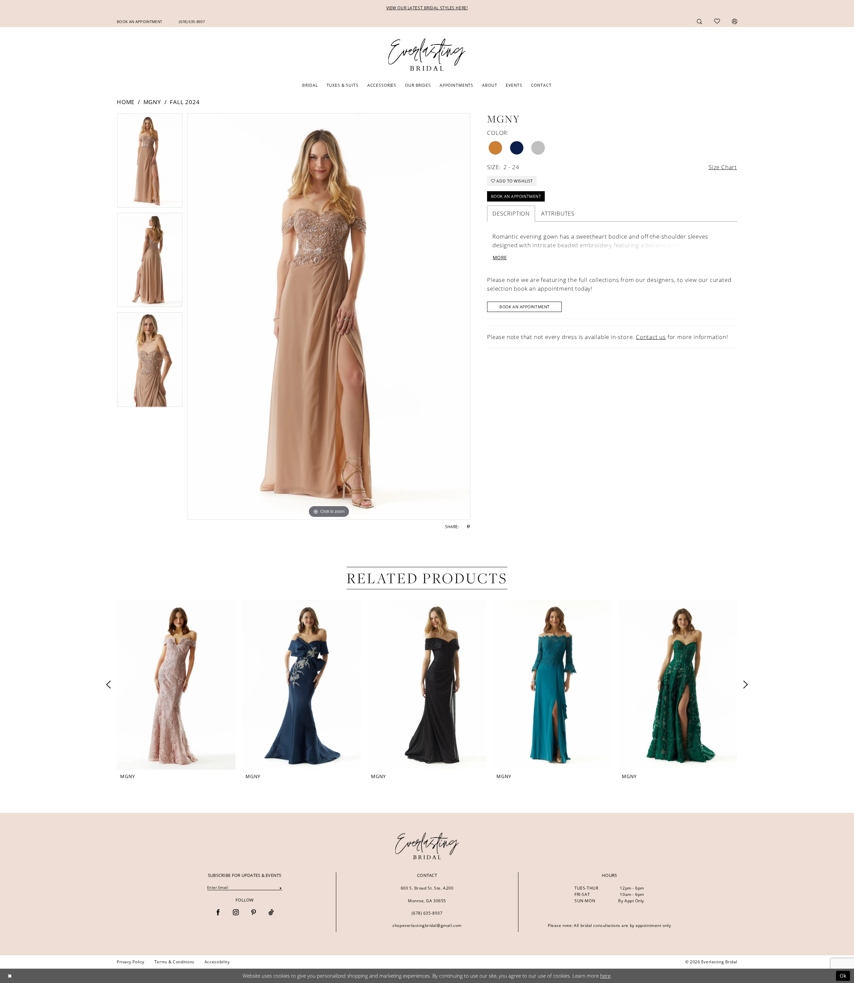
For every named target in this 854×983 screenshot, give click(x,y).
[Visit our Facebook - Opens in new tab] (218, 913)
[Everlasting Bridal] (427, 54)
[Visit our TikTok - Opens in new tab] (271, 913)
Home (125, 102)
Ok (843, 975)
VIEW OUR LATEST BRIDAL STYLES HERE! (427, 8)
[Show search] (699, 21)
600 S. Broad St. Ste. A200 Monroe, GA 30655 (427, 894)
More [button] (500, 257)
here (605, 975)
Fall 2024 (184, 102)
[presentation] (176, 685)
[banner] (427, 846)
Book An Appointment (516, 196)
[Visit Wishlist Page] (717, 21)
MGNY (152, 102)
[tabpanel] (150, 163)
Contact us (651, 337)
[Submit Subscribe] (281, 887)
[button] (734, 21)
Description (511, 213)
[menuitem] (139, 21)
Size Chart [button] (723, 167)
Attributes (557, 213)
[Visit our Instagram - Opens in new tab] (236, 913)
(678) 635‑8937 (427, 913)
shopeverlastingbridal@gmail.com (426, 925)
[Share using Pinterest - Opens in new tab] (468, 527)
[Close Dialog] (9, 976)
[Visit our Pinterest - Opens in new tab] (253, 913)
